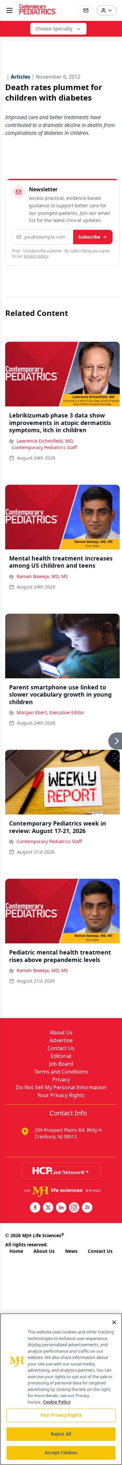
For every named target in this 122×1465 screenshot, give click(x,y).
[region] (61, 1389)
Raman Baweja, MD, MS (42, 576)
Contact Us (61, 1048)
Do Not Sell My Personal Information (61, 1087)
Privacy (61, 1079)
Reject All (61, 1434)
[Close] (114, 1322)
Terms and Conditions (61, 1071)
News (71, 1251)
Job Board (61, 1063)
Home (16, 1251)
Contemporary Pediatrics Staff (44, 447)
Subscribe (89, 237)
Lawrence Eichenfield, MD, (45, 441)
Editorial (61, 1056)
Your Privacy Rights (61, 1095)
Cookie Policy (57, 1402)
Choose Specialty (53, 28)
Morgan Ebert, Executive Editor (50, 712)
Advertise (61, 1040)
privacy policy (36, 256)
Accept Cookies (61, 1453)
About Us (61, 1032)
